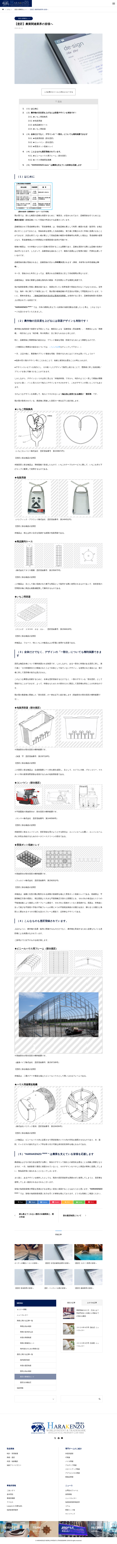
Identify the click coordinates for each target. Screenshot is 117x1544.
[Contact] (62, 1438)
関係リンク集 (70, 1510)
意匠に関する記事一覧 (25, 1354)
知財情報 (20, 1388)
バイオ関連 (69, 1461)
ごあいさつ (11, 1490)
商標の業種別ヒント (27, 1343)
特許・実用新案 (12, 1453)
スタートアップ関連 (72, 1469)
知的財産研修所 (12, 1510)
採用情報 (68, 1494)
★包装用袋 (37, 121)
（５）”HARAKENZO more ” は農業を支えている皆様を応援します (53, 165)
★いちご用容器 (39, 129)
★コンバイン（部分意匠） (44, 142)
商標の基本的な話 (26, 1332)
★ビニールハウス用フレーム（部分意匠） (50, 156)
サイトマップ (70, 1514)
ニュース (69, 1485)
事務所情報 (11, 1485)
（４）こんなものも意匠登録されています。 (43, 152)
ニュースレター (22, 1315)
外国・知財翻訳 (12, 1461)
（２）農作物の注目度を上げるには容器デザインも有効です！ (51, 113)
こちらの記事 (54, 347)
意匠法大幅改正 (25, 1382)
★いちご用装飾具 (40, 117)
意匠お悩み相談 (25, 1371)
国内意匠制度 (24, 1360)
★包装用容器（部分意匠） (44, 138)
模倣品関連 (69, 1477)
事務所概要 (11, 1498)
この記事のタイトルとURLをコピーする (58, 92)
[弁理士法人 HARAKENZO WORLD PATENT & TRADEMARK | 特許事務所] (16, 3)
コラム (67, 1506)
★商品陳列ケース (40, 125)
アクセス (10, 1502)
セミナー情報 (22, 1309)
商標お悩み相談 (25, 1326)
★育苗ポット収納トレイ (43, 146)
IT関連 (67, 1457)
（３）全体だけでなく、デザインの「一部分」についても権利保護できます (56, 134)
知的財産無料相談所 (72, 1502)
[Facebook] (59, 1438)
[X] (55, 1438)
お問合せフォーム (71, 1490)
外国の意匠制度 (25, 1365)
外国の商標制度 (25, 1337)
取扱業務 (10, 1449)
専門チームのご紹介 (73, 1449)
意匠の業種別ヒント (24, 18)
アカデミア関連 (71, 1465)
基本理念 (10, 1494)
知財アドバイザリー (14, 1465)
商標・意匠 (11, 1457)
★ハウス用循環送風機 (42, 160)
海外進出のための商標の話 (29, 1349)
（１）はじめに (31, 109)
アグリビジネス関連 (72, 1473)
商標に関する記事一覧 (25, 1321)
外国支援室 (69, 1453)
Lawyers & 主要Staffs (14, 1506)
